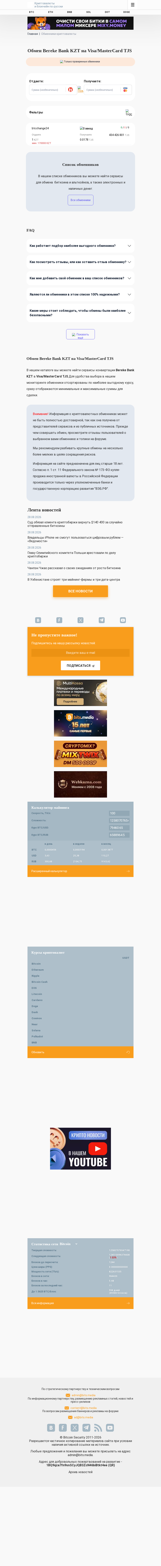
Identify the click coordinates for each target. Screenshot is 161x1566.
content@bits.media (83, 1408)
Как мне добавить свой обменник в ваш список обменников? (77, 278)
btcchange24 (40, 128)
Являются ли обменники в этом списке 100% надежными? (75, 294)
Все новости (80, 591)
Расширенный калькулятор (49, 871)
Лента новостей (44, 509)
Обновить (37, 1052)
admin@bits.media (83, 1395)
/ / (125, 127)
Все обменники (81, 200)
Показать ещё (82, 336)
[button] (71, 90)
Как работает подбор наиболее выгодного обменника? (73, 246)
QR (111, 1465)
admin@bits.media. (80, 1455)
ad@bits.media (83, 1417)
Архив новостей (80, 1472)
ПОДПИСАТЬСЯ (79, 666)
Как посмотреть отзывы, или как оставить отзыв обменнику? (78, 262)
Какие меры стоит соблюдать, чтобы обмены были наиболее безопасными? (78, 313)
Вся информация (42, 1303)
